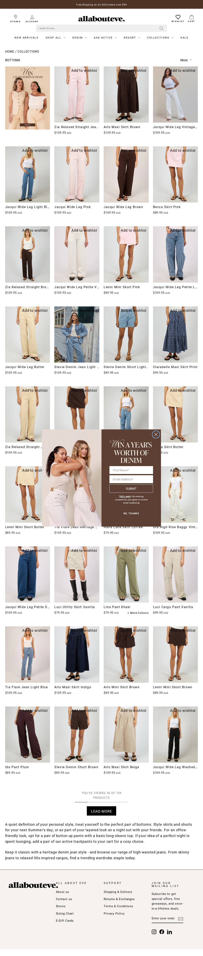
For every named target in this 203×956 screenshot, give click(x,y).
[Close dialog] (155, 434)
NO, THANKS (131, 513)
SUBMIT (131, 488)
